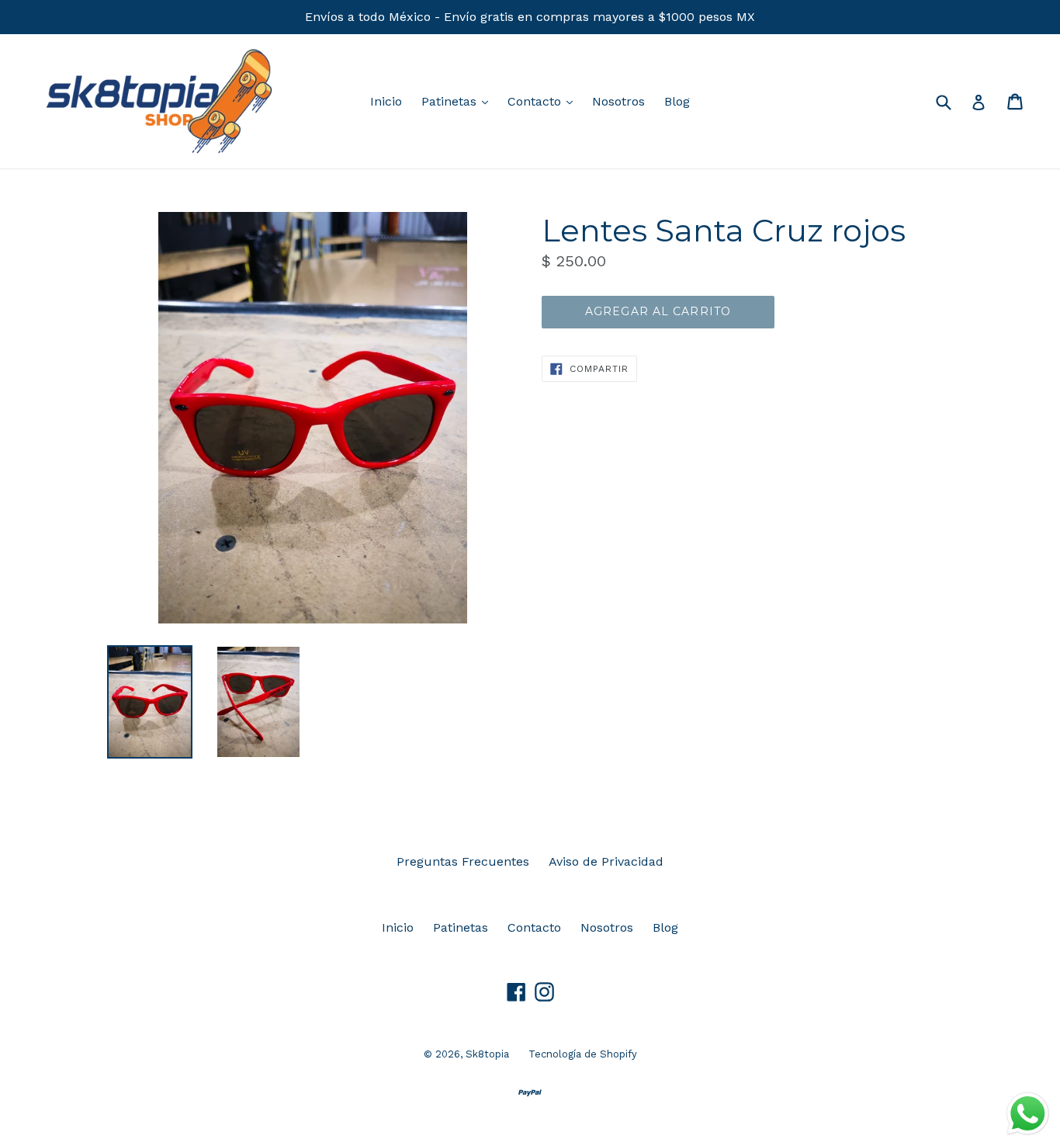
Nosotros (618, 101)
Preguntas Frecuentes (463, 861)
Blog (677, 101)
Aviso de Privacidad (606, 861)
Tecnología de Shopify (582, 1054)
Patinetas (458, 101)
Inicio (386, 101)
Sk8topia (487, 1054)
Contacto (543, 101)
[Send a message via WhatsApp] (1027, 1113)
